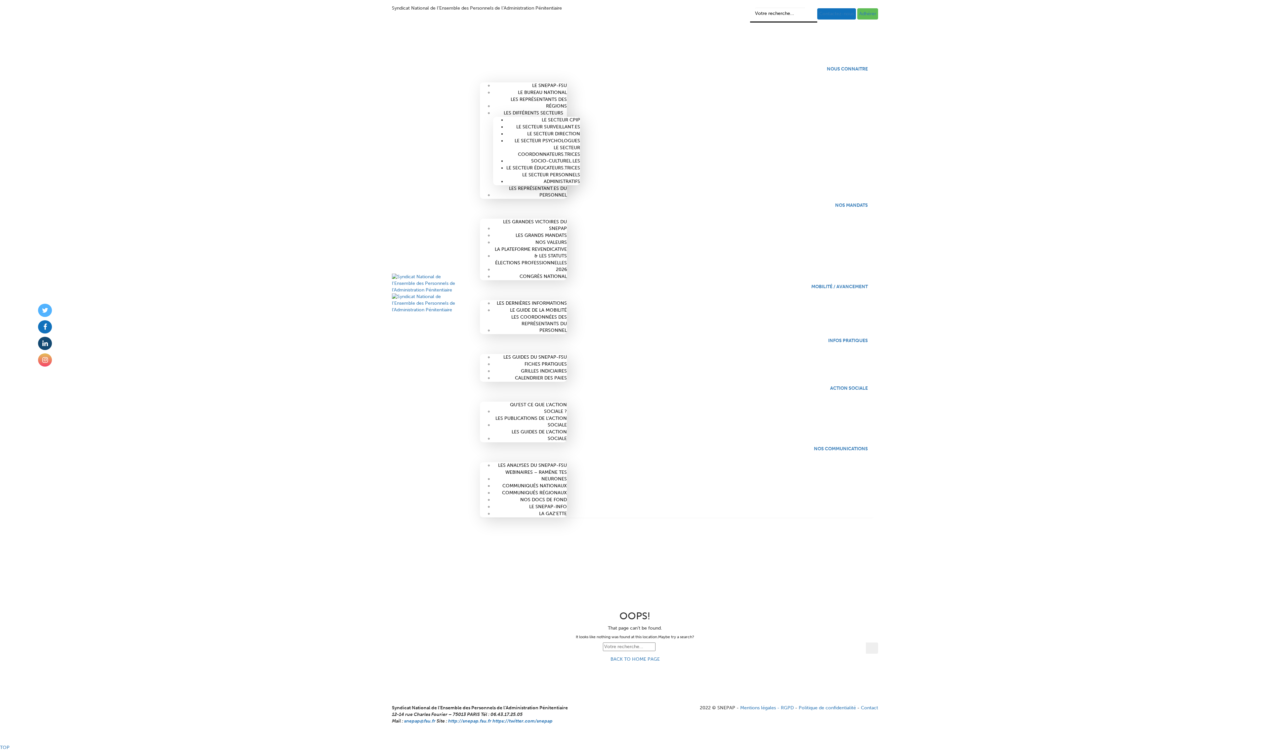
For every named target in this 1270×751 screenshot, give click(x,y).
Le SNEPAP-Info (548, 506)
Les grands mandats (541, 235)
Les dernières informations (532, 303)
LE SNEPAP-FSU (549, 85)
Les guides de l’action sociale (539, 435)
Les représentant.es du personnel (538, 192)
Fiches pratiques (546, 364)
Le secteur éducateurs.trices (543, 168)
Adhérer (867, 14)
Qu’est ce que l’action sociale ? (538, 408)
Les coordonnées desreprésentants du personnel (539, 323)
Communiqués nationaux (534, 486)
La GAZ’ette (553, 513)
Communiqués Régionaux (534, 493)
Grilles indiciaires (544, 371)
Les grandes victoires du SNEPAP (535, 225)
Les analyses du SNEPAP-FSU (532, 465)
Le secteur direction (553, 134)
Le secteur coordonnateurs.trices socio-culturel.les (549, 154)
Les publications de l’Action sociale (531, 422)
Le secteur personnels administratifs (551, 178)
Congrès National (543, 276)
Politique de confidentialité (827, 708)
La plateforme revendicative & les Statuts (531, 252)
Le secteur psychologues (547, 141)
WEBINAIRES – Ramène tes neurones (536, 475)
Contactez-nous (836, 14)
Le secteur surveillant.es (548, 127)
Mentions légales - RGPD (767, 708)
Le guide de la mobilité (538, 310)
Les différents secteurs (533, 113)
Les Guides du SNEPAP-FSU (535, 357)
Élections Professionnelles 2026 (531, 266)
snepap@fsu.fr (420, 721)
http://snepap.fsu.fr (469, 721)
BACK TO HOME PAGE (635, 659)
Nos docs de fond (543, 500)
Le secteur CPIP (561, 120)
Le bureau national (542, 92)
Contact (869, 708)
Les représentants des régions (539, 103)
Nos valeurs (551, 242)
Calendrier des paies (541, 378)
